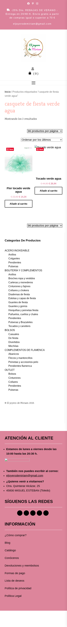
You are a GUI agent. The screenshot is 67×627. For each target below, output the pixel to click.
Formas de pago (15, 573)
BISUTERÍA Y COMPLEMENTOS (23, 270)
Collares (13, 382)
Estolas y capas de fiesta (22, 298)
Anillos (12, 254)
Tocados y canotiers (19, 326)
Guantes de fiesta (18, 302)
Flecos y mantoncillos (20, 358)
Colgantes (14, 258)
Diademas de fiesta (19, 294)
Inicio (8, 91)
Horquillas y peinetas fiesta (23, 310)
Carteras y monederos (20, 282)
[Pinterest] (33, 513)
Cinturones (14, 378)
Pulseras (13, 266)
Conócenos (12, 558)
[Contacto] (46, 513)
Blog (7, 542)
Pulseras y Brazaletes (20, 322)
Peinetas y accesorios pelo (23, 362)
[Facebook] (19, 513)
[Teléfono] (39, 513)
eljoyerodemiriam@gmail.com (32, 23)
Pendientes (14, 262)
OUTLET (10, 370)
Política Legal (13, 595)
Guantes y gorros (17, 306)
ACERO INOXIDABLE (17, 250)
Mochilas (13, 346)
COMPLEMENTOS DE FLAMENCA (25, 350)
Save (11, 149)
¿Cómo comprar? (15, 535)
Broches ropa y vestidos (21, 278)
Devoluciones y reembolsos (22, 565)
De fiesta (13, 338)
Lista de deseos (14, 580)
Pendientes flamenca (20, 366)
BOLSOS (10, 330)
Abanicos (13, 354)
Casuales (13, 334)
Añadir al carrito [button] (18, 203)
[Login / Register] (33, 69)
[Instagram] (26, 513)
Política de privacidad (18, 588)
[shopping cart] (31, 73)
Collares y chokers (18, 290)
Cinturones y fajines (19, 286)
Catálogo (10, 550)
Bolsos (12, 373)
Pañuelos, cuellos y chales (23, 314)
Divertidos (14, 342)
